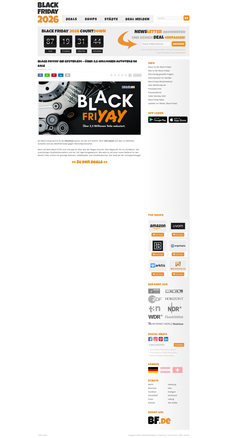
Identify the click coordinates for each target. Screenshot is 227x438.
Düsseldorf (153, 395)
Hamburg (172, 384)
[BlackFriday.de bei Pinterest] (161, 340)
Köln (170, 388)
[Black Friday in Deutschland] (154, 372)
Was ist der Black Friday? (159, 71)
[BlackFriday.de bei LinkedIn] (166, 340)
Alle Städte (172, 402)
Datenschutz (180, 53)
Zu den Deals (90, 162)
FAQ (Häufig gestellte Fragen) (161, 74)
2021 (50, 69)
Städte (111, 19)
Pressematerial (154, 92)
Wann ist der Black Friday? (159, 67)
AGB (180, 435)
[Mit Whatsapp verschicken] (47, 75)
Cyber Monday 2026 (157, 96)
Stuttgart (172, 392)
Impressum (162, 435)
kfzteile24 (42, 69)
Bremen (151, 402)
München (152, 388)
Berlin (150, 384)
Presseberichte (154, 89)
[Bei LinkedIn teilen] (60, 75)
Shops (91, 19)
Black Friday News (156, 100)
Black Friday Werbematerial (160, 81)
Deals (71, 19)
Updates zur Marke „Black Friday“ (162, 103)
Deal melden (137, 19)
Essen (150, 399)
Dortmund (172, 395)
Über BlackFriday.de (157, 85)
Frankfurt (152, 392)
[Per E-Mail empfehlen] (67, 75)
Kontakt (186, 435)
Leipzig (171, 399)
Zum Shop (159, 235)
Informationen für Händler (160, 78)
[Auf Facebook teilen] (40, 75)
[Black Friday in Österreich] (165, 372)
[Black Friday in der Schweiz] (176, 372)
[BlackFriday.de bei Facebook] (150, 340)
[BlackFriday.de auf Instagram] (156, 340)
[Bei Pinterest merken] (54, 75)
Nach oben (43, 435)
